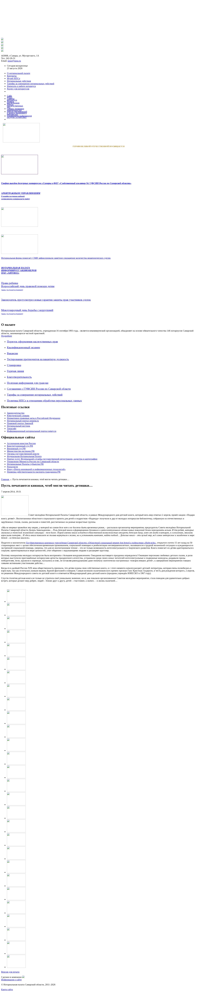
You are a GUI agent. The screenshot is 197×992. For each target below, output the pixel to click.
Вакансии (12, 353)
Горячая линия (15, 371)
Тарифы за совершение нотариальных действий (34, 394)
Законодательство (15, 413)
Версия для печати (10, 972)
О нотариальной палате (18, 73)
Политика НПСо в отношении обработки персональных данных (44, 400)
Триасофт (11, 428)
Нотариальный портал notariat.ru (23, 421)
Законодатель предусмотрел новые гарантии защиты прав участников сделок (46, 299)
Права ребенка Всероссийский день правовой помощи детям (27, 286)
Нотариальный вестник (18, 426)
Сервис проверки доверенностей (15, 109)
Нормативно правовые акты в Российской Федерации (33, 418)
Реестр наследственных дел (15, 105)
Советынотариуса (12, 99)
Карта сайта (7, 989)
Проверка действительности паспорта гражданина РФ (34, 472)
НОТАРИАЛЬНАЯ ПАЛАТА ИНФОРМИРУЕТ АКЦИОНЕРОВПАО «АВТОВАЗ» (18, 270)
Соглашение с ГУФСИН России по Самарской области (39, 388)
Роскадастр (12, 466)
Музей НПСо (13, 78)
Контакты (12, 76)
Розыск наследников (13, 102)
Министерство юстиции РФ (21, 451)
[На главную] (2, 39)
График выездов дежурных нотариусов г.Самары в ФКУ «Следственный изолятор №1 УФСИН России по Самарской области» (66, 183)
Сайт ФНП (9, 96)
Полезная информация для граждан (27, 382)
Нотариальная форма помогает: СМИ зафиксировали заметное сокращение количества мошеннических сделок (56, 258)
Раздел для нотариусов (18, 89)
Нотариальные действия (19, 81)
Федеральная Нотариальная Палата (24, 456)
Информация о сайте (11, 979)
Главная (5, 479)
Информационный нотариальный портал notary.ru (31, 431)
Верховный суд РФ (16, 448)
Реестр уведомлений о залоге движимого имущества (17, 113)
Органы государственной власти (23, 454)
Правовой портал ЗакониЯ (20, 423)
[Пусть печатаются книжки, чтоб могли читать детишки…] (16, 601)
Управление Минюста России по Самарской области (33, 461)
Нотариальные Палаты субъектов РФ (25, 464)
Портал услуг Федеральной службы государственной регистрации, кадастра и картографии (52, 459)
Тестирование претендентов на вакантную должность (38, 359)
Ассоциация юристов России (21, 443)
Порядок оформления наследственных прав (32, 341)
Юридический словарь (18, 415)
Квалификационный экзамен (23, 347)
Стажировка (14, 365)
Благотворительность (19, 376)
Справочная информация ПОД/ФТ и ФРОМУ (19, 117)
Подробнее (6, 336)
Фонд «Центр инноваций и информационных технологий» (36, 469)
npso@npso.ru (14, 61)
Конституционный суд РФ (20, 446)
